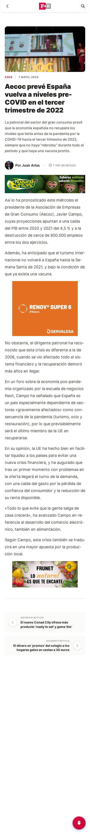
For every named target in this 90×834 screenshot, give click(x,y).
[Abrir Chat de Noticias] (79, 823)
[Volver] (7, 6)
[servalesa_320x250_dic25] (45, 308)
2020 (8, 77)
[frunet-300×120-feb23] (45, 574)
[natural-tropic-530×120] (45, 184)
